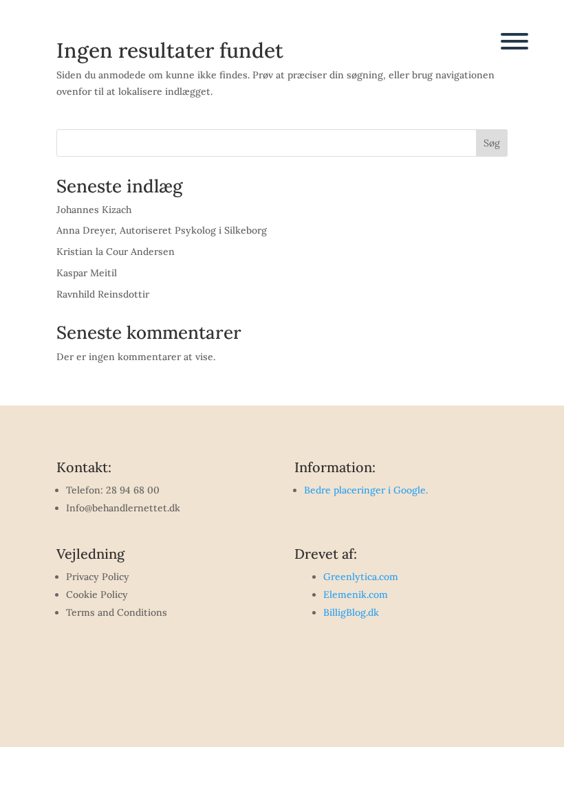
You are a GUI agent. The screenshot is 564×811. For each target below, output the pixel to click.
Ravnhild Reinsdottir (102, 294)
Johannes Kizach (93, 209)
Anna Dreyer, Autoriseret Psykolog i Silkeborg (161, 230)
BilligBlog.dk (351, 612)
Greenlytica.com (360, 576)
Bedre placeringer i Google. (366, 490)
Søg (492, 143)
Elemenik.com (355, 594)
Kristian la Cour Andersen (115, 251)
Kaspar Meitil (86, 273)
